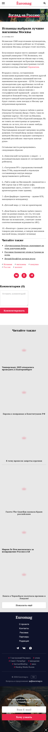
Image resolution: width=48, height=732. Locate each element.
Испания (7, 264)
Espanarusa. (33, 67)
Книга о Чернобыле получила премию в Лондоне (24, 597)
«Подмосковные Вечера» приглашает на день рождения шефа (24, 247)
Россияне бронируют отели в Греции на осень (24, 253)
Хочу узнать (24, 717)
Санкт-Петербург (17, 661)
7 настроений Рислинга (19, 658)
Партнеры (24, 636)
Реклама (24, 632)
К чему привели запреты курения (24, 460)
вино (33, 664)
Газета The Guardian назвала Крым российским (24, 512)
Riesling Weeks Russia (24, 667)
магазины (20, 264)
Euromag (24, 3)
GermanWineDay (20, 664)
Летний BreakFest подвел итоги (19, 258)
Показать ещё (24, 605)
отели (36, 658)
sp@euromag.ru (35, 681)
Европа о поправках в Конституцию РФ (24, 413)
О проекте (24, 624)
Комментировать (14, 310)
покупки (34, 264)
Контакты (24, 628)
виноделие (33, 661)
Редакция (24, 641)
